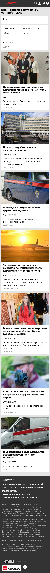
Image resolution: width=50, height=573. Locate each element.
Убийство (8, 225)
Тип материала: (8, 28)
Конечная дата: (8, 42)
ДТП (5, 469)
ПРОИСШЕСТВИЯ (10, 288)
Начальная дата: (9, 38)
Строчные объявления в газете (17, 494)
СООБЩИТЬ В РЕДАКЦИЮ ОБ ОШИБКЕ (19, 498)
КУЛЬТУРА (7, 351)
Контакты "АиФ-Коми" (32, 488)
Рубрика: (6, 33)
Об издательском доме (14, 484)
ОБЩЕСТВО (8, 107)
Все (5, 19)
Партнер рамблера (21, 561)
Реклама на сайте (36, 484)
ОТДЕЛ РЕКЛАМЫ (9, 491)
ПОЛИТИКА (8, 168)
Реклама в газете (10, 488)
